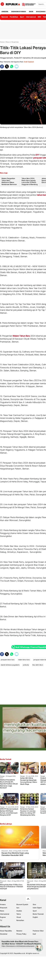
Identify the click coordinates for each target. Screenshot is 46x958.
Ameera (3, 904)
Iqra (17, 908)
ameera (4, 11)
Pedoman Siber (38, 931)
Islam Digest (37, 908)
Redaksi (19, 931)
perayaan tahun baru (8, 660)
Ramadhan (20, 920)
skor (31, 11)
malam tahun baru (24, 660)
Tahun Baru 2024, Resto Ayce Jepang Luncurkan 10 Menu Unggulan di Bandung (30, 181)
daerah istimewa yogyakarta (10, 665)
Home (2, 42)
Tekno (18, 914)
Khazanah (3, 908)
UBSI (39, 17)
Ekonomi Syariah (18, 11)
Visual (18, 917)
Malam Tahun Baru (21, 336)
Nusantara (15, 42)
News (8, 42)
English (35, 917)
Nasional (4, 17)
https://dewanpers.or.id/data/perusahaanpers (18, 946)
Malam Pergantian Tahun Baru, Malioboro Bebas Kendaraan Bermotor (9, 181)
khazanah (40, 11)
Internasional (31, 17)
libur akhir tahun (37, 665)
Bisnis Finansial (38, 914)
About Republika (6, 931)
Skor (34, 904)
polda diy (26, 665)
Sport (22, 17)
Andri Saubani (29, 62)
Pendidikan (14, 17)
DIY (37, 155)
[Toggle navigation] (2, 4)
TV (1, 920)
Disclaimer (3, 934)
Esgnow (3, 917)
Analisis (19, 911)
